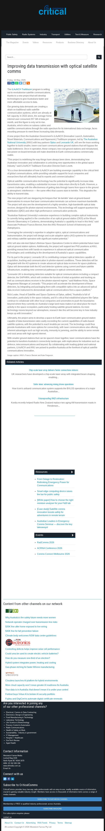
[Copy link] (28, 83)
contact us (7, 817)
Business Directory (76, 42)
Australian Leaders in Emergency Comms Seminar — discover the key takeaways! (54, 524)
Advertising (31, 823)
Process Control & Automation (18, 725)
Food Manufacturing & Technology (19, 717)
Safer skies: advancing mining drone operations (53, 384)
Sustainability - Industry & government (21, 733)
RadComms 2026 (45, 542)
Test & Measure (82, 34)
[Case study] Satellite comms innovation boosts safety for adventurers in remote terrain (51, 512)
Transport (55, 34)
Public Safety (12, 34)
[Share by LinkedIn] (12, 83)
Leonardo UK (67, 142)
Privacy (52, 823)
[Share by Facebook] (9, 83)
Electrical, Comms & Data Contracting (21, 712)
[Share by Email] (24, 83)
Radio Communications (15, 728)
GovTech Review (12, 740)
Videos (36, 42)
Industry (43, 34)
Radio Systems (28, 34)
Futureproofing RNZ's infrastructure (53, 398)
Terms (60, 823)
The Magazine (12, 42)
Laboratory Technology (15, 720)
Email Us (7, 768)
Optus (53, 142)
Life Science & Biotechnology (17, 722)
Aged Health (11, 743)
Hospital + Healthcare (14, 738)
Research (97, 34)
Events (26, 42)
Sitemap (68, 823)
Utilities (67, 34)
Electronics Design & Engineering (19, 715)
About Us (92, 42)
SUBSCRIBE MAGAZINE (52, 809)
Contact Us (19, 823)
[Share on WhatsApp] (16, 83)
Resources (47, 42)
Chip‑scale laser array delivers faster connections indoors (53, 370)
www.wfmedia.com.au (11, 766)
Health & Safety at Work (15, 730)
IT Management (12, 735)
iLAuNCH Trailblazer (22, 89)
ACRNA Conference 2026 (49, 548)
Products (60, 42)
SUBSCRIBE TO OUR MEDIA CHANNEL (52, 799)
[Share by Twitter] (20, 83)
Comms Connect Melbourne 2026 (53, 554)
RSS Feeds (42, 823)
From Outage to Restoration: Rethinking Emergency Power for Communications (53, 482)
